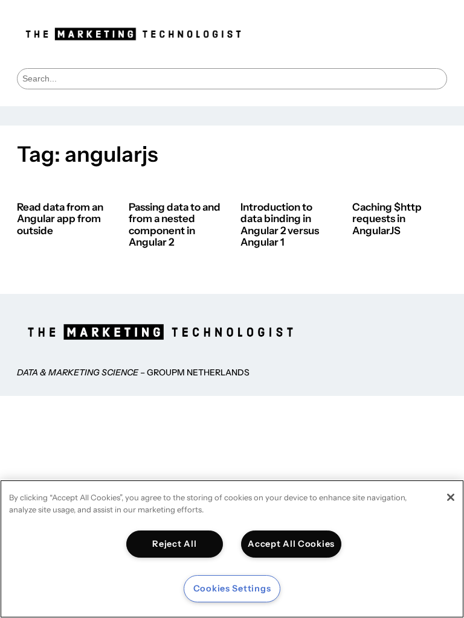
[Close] (450, 497)
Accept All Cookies (291, 543)
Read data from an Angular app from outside (60, 219)
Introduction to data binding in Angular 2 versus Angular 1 (279, 225)
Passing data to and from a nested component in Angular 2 (175, 225)
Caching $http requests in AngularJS (387, 219)
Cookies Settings (232, 588)
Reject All (174, 543)
